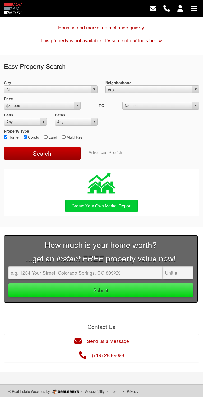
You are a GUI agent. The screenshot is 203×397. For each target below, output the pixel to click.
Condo (33, 137)
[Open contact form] (153, 8)
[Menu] (194, 8)
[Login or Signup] (180, 8)
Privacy (133, 391)
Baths (60, 115)
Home (13, 137)
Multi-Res (74, 137)
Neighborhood (118, 82)
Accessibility (95, 391)
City (7, 82)
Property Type (16, 131)
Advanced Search (105, 152)
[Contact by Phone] (166, 8)
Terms (116, 391)
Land (52, 137)
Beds (8, 115)
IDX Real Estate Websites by (28, 391)
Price (8, 98)
